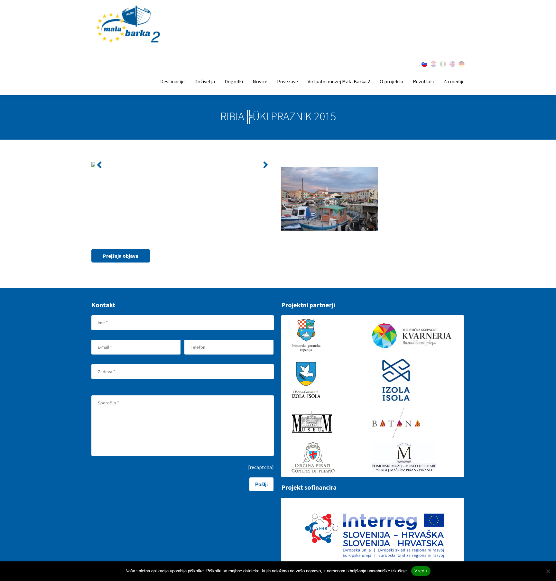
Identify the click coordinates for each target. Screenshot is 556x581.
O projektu (391, 81)
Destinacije (172, 81)
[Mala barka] (128, 25)
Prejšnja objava (120, 256)
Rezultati (423, 81)
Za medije (454, 81)
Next (265, 164)
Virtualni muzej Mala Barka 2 (339, 81)
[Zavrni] (548, 571)
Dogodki (234, 81)
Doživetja (204, 81)
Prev (99, 164)
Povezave (287, 81)
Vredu (420, 570)
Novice (260, 81)
